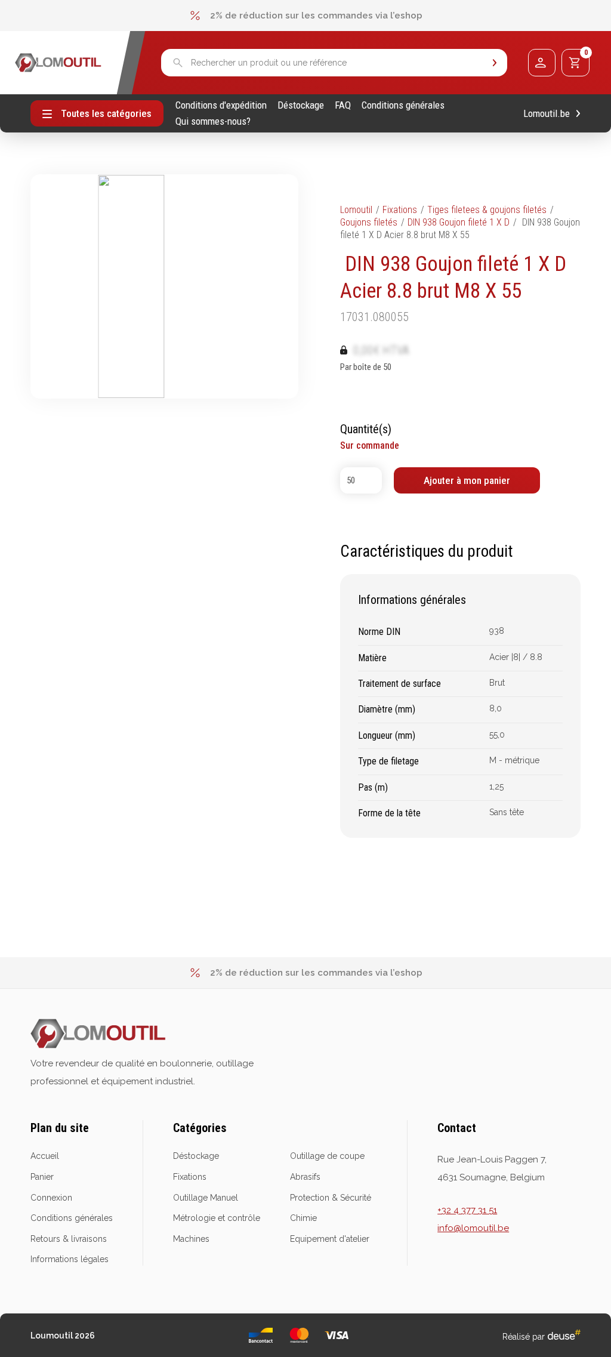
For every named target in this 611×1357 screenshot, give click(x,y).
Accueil (44, 1156)
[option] (305, 15)
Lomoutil (356, 209)
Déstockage (300, 105)
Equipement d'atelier (329, 1239)
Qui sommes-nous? (213, 121)
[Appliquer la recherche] (494, 63)
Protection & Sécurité (330, 1197)
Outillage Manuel (205, 1197)
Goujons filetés (368, 222)
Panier (42, 1177)
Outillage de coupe (327, 1156)
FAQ (343, 105)
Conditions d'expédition (221, 105)
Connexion (51, 1197)
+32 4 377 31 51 (467, 1210)
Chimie (303, 1218)
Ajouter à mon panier (467, 480)
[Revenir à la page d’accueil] (58, 62)
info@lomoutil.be (473, 1228)
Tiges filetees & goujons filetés (487, 209)
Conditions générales (403, 105)
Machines (191, 1239)
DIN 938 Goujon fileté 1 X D (459, 222)
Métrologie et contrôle (216, 1218)
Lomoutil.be (546, 114)
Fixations (399, 209)
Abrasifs (305, 1177)
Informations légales (69, 1259)
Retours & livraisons (68, 1239)
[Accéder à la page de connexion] (542, 62)
